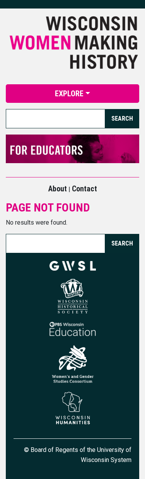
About (57, 188)
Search (122, 243)
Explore (69, 93)
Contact (84, 188)
